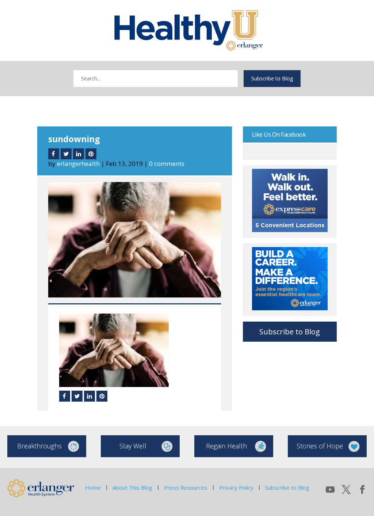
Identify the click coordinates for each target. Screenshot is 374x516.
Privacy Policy (236, 487)
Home (93, 487)
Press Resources (185, 487)
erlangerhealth (78, 163)
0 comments (166, 163)
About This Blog (132, 487)
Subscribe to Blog (272, 78)
